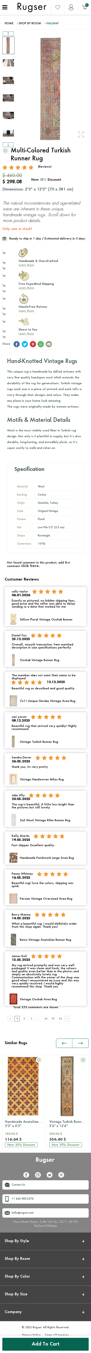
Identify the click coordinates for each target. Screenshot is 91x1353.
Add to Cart (46, 1344)
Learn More (26, 265)
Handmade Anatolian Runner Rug (24, 1124)
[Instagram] (39, 1176)
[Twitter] (51, 1176)
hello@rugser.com (23, 1213)
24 (46, 1019)
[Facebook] (28, 1176)
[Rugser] (45, 1162)
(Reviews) (44, 166)
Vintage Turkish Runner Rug (68, 1124)
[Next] (67, 1019)
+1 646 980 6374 (23, 1199)
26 (60, 1019)
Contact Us (18, 1185)
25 (53, 1019)
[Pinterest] (63, 1176)
